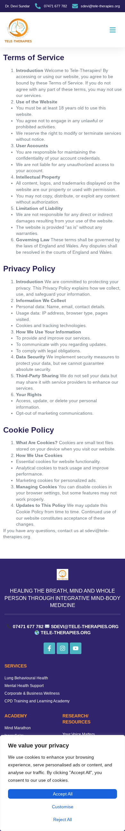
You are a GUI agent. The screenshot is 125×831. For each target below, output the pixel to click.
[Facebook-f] (49, 648)
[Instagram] (62, 648)
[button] (112, 30)
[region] (62, 783)
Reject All (62, 819)
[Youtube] (75, 648)
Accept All (62, 793)
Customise (62, 806)
